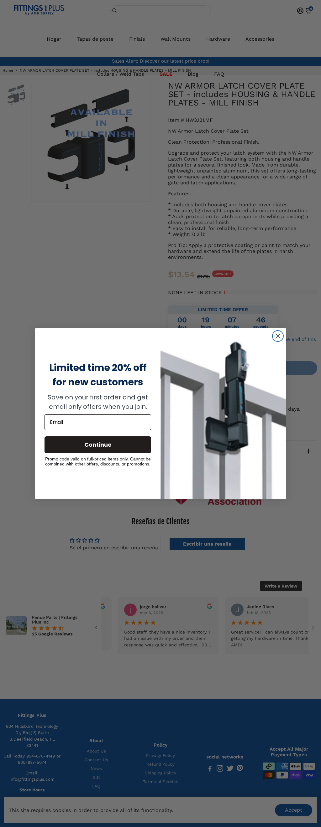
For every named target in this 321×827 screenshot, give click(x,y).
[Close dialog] (277, 336)
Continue (98, 445)
